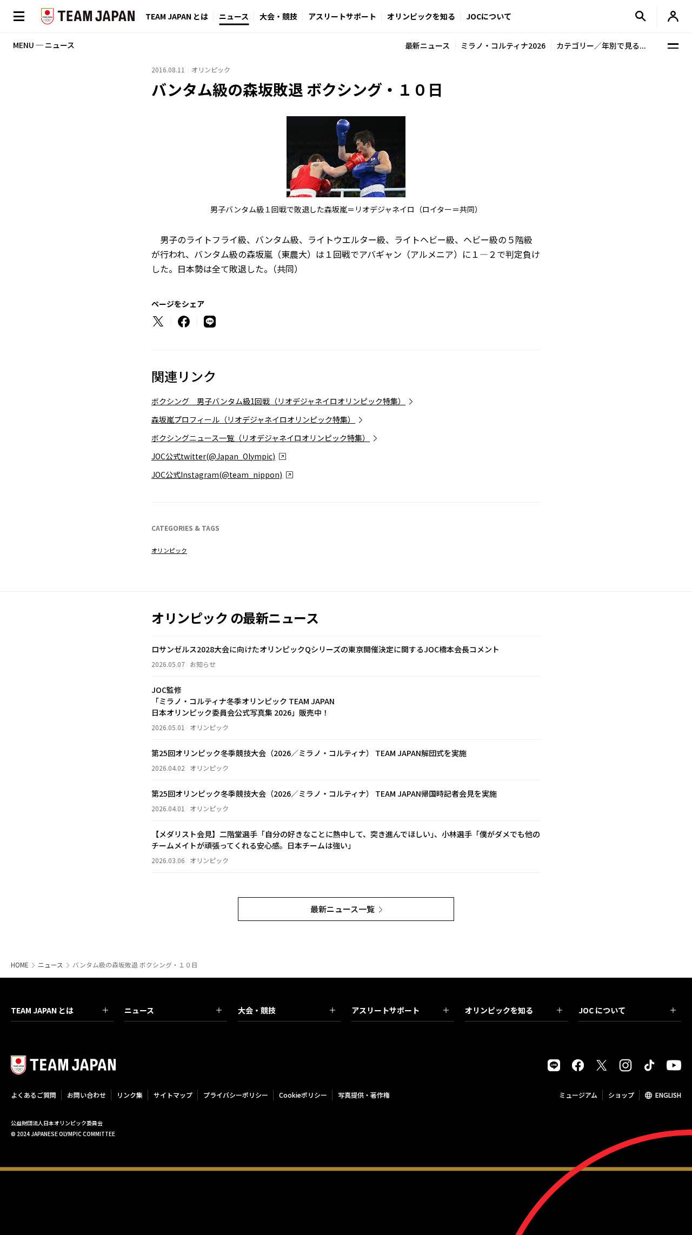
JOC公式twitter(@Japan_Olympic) (213, 456)
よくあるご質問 (33, 1094)
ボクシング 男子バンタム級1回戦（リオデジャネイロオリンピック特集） (278, 401)
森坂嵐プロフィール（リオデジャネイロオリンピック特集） (253, 419)
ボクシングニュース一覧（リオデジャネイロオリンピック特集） (260, 437)
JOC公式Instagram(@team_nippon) (216, 474)
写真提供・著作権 (364, 1094)
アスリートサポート (342, 16)
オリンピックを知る (421, 16)
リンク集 (130, 1094)
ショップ (621, 1094)
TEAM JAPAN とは (42, 1010)
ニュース (234, 16)
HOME (20, 964)
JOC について (602, 1010)
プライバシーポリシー (235, 1094)
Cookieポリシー (303, 1094)
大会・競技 (257, 1010)
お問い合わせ (86, 1094)
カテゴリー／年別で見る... (601, 45)
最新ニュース (427, 45)
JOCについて (488, 16)
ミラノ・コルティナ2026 (503, 45)
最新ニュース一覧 (342, 908)
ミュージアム (578, 1094)
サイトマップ (173, 1094)
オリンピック (169, 550)
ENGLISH (668, 1094)
